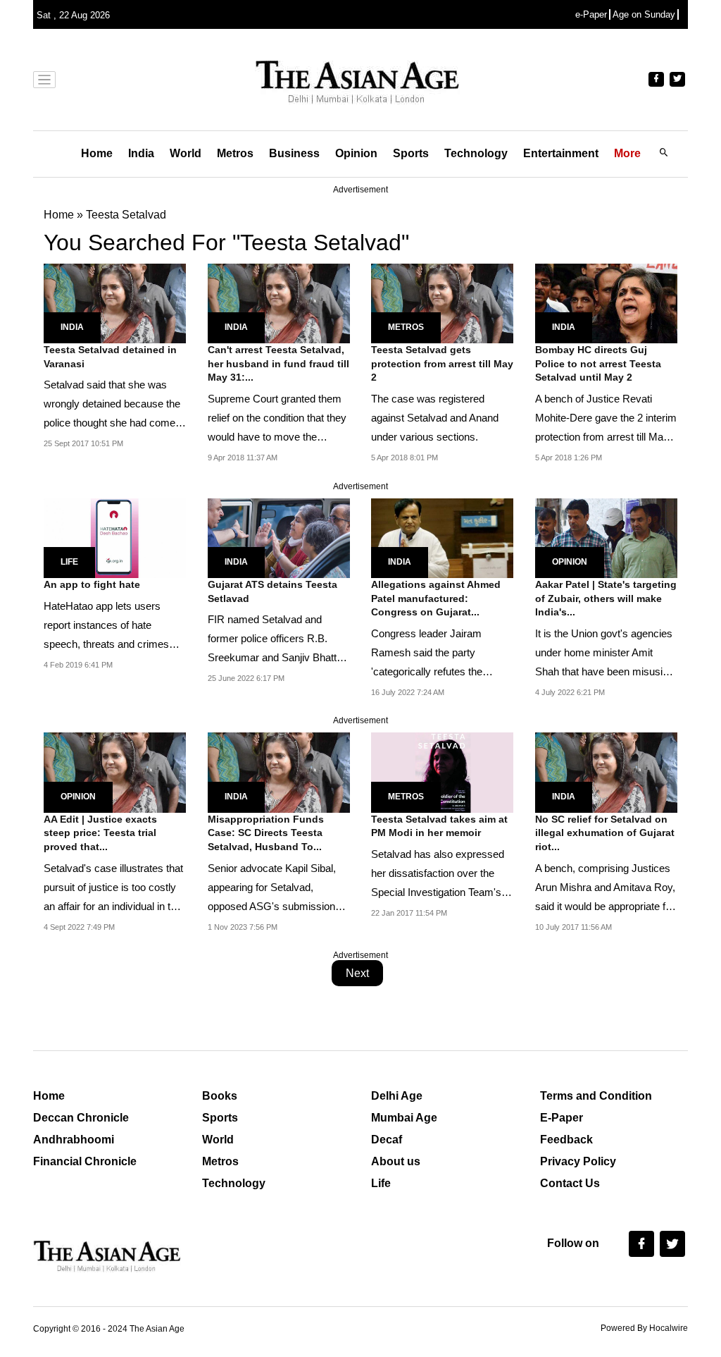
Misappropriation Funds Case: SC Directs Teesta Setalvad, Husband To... (266, 832)
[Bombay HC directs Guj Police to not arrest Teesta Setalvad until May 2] (606, 302)
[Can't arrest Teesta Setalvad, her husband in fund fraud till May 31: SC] (279, 302)
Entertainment (560, 153)
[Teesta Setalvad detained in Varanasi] (115, 302)
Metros (235, 153)
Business (294, 153)
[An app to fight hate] (115, 537)
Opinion (356, 153)
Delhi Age (396, 1096)
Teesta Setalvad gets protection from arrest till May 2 (442, 363)
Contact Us (570, 1183)
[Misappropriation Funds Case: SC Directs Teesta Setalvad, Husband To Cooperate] (279, 772)
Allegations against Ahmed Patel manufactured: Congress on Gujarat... (436, 598)
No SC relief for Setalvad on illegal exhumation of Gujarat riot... (605, 832)
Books (219, 1096)
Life (69, 562)
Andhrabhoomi (73, 1140)
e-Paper (591, 14)
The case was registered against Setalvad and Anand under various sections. (435, 418)
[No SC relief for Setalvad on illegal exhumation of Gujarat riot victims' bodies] (606, 772)
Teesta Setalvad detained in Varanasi (110, 356)
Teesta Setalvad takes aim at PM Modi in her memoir (439, 826)
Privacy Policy (578, 1161)
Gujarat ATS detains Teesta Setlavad (272, 591)
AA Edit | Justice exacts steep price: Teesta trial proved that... (100, 832)
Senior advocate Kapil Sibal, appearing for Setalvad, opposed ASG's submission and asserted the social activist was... (278, 906)
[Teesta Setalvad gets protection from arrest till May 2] (442, 302)
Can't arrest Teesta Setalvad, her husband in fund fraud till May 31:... (278, 363)
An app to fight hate (92, 584)
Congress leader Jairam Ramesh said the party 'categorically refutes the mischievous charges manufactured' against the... (434, 671)
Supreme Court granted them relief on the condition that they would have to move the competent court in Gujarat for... (277, 437)
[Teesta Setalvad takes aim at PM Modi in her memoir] (442, 772)
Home (97, 153)
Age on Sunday (644, 14)
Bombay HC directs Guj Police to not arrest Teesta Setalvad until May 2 (598, 363)
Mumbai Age (404, 1118)
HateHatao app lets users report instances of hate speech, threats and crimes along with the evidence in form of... (114, 644)
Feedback (566, 1140)
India (141, 153)
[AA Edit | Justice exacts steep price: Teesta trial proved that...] (115, 772)
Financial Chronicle (85, 1161)
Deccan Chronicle (81, 1118)
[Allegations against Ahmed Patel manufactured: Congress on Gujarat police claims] (442, 537)
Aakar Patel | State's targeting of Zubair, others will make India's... (606, 598)
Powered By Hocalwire (644, 1328)
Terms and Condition (596, 1096)
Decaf (386, 1140)
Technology (476, 153)
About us (395, 1161)
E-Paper (561, 1118)
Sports (411, 153)
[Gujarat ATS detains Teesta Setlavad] (279, 537)
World (185, 153)
